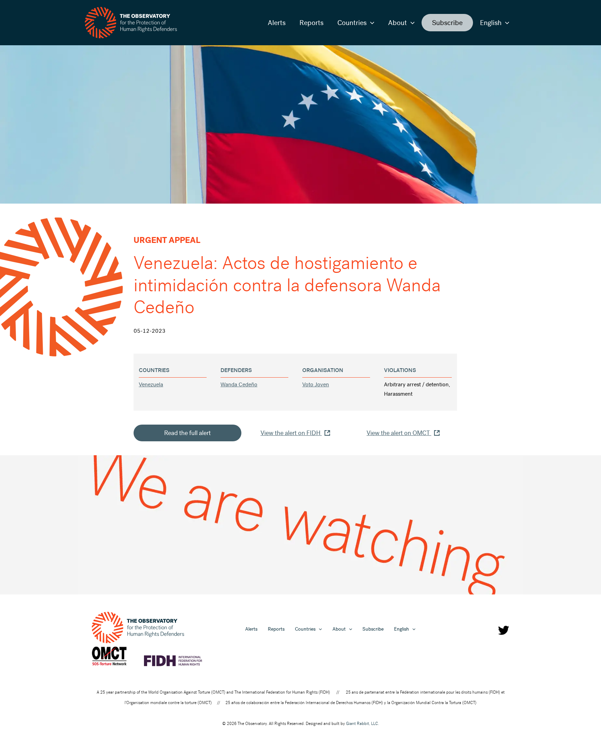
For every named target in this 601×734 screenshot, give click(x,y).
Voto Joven (315, 384)
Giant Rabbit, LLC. (362, 723)
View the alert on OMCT (399, 433)
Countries (352, 22)
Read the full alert (187, 433)
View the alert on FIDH (291, 433)
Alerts (277, 22)
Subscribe (447, 22)
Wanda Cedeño (239, 384)
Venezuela (151, 384)
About (397, 22)
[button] (370, 22)
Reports (311, 22)
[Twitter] (503, 630)
